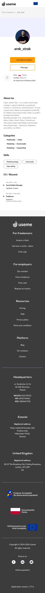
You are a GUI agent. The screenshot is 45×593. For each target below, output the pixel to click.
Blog (22, 345)
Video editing (11, 166)
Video (20, 140)
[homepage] (7, 4)
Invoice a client (22, 240)
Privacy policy (22, 320)
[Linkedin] (23, 562)
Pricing (22, 308)
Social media (21, 144)
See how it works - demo (22, 246)
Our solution (22, 271)
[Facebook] (14, 562)
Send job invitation (24, 60)
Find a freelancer (8, 12)
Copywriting (21, 148)
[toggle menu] (41, 3)
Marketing (10, 144)
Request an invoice (22, 289)
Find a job (22, 252)
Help (22, 314)
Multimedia (11, 140)
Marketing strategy (12, 162)
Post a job (22, 283)
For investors (22, 351)
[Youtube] (31, 562)
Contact (22, 357)
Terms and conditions (22, 325)
